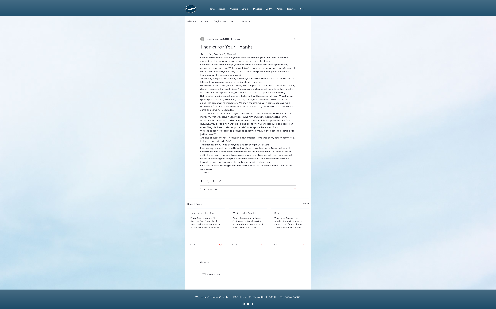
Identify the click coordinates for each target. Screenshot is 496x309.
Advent (205, 21)
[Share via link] (220, 181)
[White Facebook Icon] (252, 304)
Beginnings (220, 21)
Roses (277, 213)
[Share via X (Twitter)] (208, 181)
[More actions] (294, 39)
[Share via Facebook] (201, 181)
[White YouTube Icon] (248, 304)
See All (306, 204)
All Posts (191, 21)
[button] (305, 21)
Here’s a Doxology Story (203, 213)
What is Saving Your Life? (245, 213)
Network (245, 21)
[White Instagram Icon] (243, 304)
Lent (233, 21)
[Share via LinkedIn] (214, 181)
